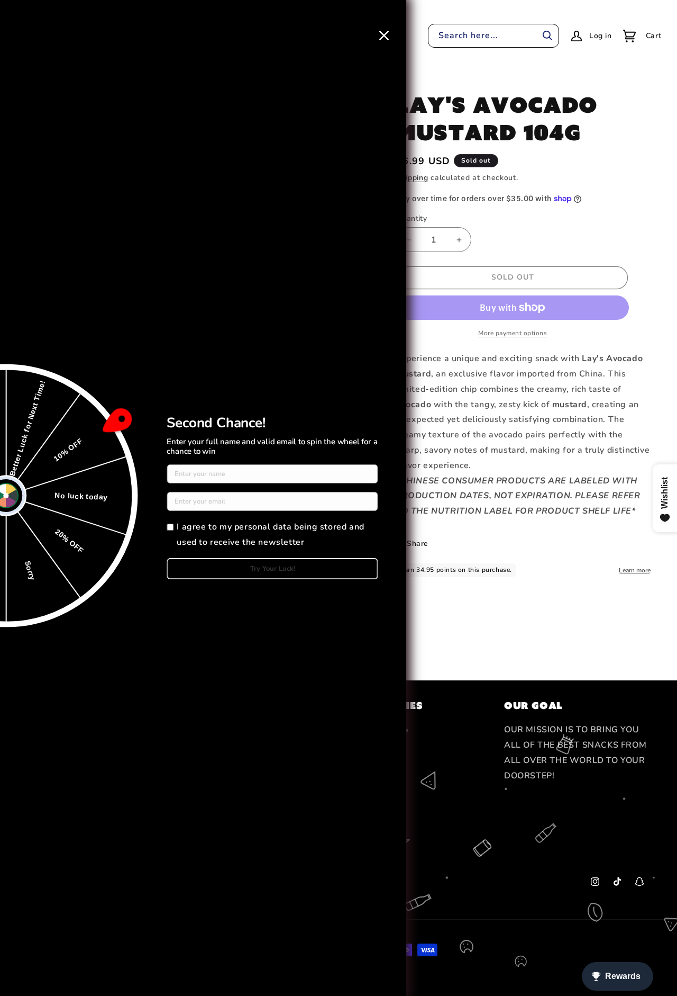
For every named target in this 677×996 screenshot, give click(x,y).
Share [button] (417, 544)
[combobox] (493, 36)
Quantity (411, 218)
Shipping (412, 178)
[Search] (547, 35)
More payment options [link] (512, 333)
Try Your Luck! (272, 568)
